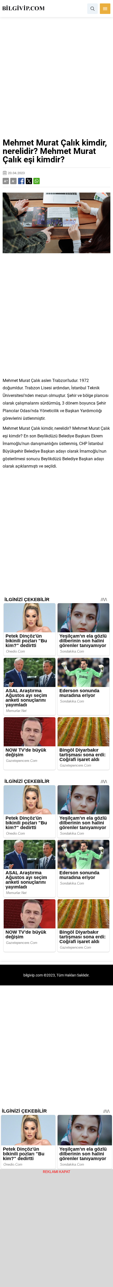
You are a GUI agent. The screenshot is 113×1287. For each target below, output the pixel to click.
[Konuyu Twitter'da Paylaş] (29, 181)
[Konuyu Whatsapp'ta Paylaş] (36, 181)
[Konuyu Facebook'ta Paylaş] (21, 181)
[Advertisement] (56, 79)
